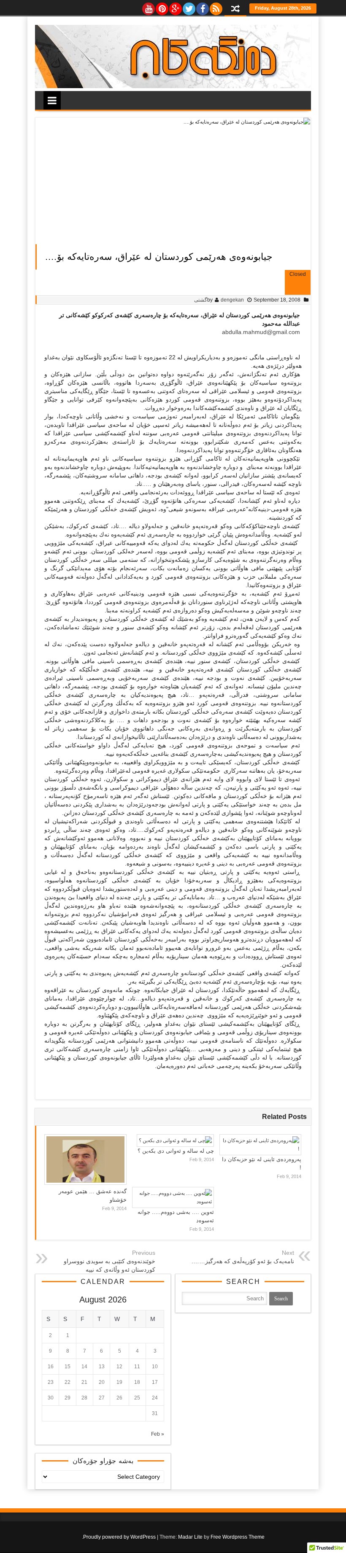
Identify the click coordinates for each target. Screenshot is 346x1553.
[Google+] (175, 6)
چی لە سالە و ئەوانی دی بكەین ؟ (176, 1151)
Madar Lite (190, 1537)
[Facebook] (202, 6)
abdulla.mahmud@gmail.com (261, 332)
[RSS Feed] (215, 6)
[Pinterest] (161, 6)
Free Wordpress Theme (238, 1537)
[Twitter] (188, 6)
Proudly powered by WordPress (119, 1537)
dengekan (232, 300)
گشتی (200, 300)
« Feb (157, 1434)
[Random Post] (235, 9)
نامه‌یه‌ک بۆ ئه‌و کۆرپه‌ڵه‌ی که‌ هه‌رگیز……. (243, 1261)
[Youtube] (148, 6)
